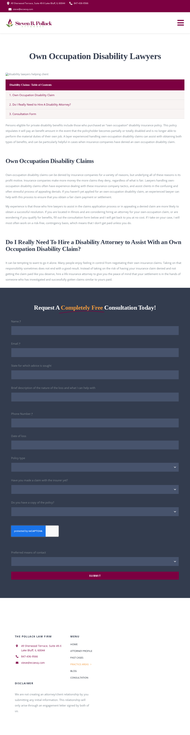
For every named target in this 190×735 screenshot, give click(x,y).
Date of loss (18, 436)
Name (16, 321)
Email (15, 343)
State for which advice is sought (31, 365)
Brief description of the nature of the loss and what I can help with (53, 388)
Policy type (18, 458)
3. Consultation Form (22, 114)
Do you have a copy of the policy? (32, 502)
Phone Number (22, 414)
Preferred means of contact (28, 552)
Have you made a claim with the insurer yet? (39, 480)
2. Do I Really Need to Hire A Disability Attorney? (40, 104)
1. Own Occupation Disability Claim (32, 95)
